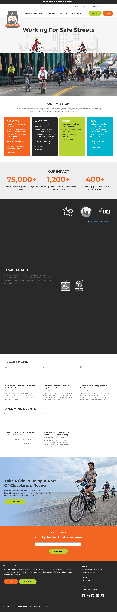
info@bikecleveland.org (90, 589)
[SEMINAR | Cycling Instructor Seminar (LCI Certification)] (58, 421)
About (28, 13)
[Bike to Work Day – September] (20, 421)
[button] (32, 13)
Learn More (38, 150)
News (76, 6)
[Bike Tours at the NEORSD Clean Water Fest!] (21, 374)
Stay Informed (95, 147)
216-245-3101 (86, 581)
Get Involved (73, 13)
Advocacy (38, 13)
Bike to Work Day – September (20, 432)
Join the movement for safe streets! (58, 2)
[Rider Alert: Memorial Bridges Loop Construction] (58, 374)
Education (49, 13)
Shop (110, 6)
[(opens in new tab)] (86, 211)
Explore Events (67, 140)
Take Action (11, 152)
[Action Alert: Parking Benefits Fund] (96, 374)
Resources (61, 13)
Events (82, 6)
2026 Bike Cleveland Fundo (96, 6)
